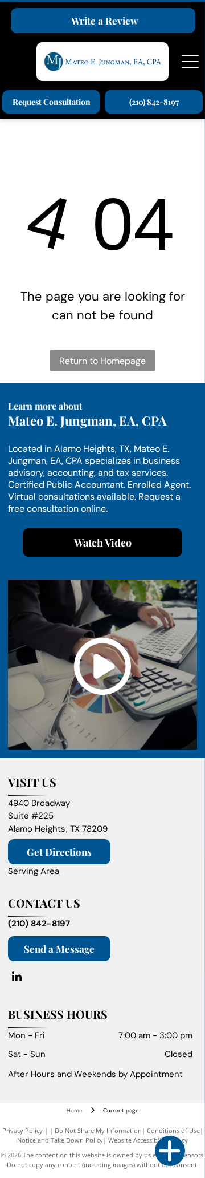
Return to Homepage (102, 361)
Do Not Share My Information (98, 1130)
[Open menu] (190, 61)
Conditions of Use (173, 1130)
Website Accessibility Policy (148, 1140)
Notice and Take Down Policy (60, 1140)
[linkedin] (16, 978)
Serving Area (33, 871)
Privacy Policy (22, 1130)
